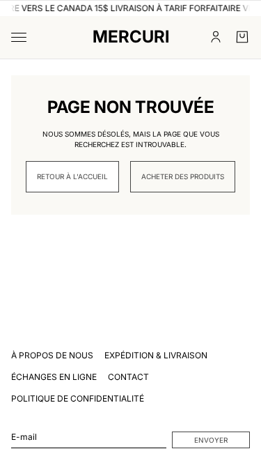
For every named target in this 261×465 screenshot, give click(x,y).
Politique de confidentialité (77, 398)
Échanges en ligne (54, 377)
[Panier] (242, 37)
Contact (128, 377)
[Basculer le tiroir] (18, 37)
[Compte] (215, 37)
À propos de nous (52, 355)
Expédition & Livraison (155, 355)
